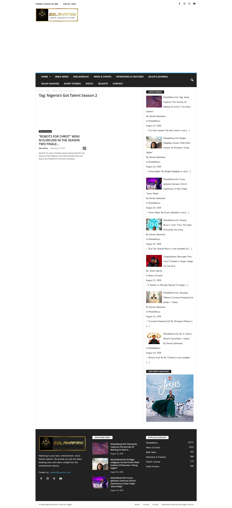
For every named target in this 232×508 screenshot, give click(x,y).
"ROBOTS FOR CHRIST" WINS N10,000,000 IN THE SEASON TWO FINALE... (59, 140)
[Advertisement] (139, 15)
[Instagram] (184, 4)
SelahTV (103, 83)
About (137, 504)
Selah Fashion (50, 83)
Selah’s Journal (158, 76)
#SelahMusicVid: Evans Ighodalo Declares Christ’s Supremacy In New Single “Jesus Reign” (123, 482)
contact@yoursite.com (60, 472)
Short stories (72, 83)
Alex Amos (43, 148)
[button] (191, 80)
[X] (189, 4)
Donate (155, 504)
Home (44, 76)
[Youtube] (194, 4)
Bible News (61, 76)
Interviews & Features (130, 76)
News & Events (102, 76)
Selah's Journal (153, 462)
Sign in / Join (69, 4)
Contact (118, 83)
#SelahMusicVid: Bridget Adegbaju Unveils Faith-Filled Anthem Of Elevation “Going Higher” (124, 463)
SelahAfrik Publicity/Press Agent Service (178, 504)
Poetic (89, 83)
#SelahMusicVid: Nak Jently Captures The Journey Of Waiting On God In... (123, 447)
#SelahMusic (81, 76)
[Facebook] (179, 4)
